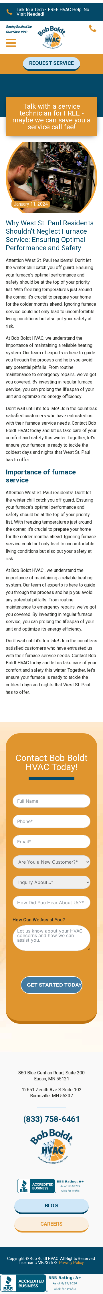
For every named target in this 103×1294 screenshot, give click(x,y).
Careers (51, 1224)
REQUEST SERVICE (51, 63)
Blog (51, 1205)
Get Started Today (54, 985)
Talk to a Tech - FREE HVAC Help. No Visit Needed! (53, 12)
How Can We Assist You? (39, 920)
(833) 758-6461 (51, 1119)
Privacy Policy (71, 1262)
